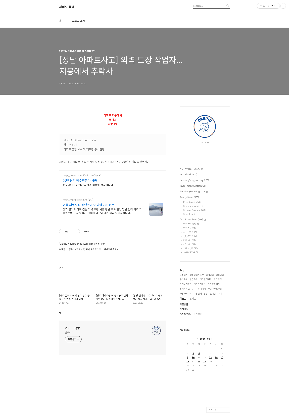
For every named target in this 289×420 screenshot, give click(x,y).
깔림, (206, 293)
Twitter (198, 313)
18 (199, 361)
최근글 (183, 298)
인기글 (192, 298)
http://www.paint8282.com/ (79, 175)
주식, (220, 293)
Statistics (190, 214)
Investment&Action (193, 185)
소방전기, (198, 293)
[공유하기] (72, 231)
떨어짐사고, (185, 288)
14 (216, 357)
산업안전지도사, (197, 274)
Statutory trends (193, 205)
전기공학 (189, 224)
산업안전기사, (206, 279)
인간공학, (194, 279)
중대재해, (202, 288)
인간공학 (190, 236)
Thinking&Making (192, 191)
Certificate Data (191, 219)
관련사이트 (214, 409)
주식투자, (184, 279)
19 (204, 361)
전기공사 (189, 228)
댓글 (61, 313)
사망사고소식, (186, 293)
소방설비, (184, 274)
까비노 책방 (66, 7)
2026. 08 (205, 338)
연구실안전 (190, 248)
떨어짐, (213, 293)
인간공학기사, (214, 284)
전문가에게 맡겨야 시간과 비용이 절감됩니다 (88, 185)
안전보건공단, (186, 284)
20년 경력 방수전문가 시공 (80, 180)
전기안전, (210, 274)
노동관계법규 (191, 252)
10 (193, 357)
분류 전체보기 (190, 168)
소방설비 (189, 244)
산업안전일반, (200, 284)
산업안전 (190, 232)
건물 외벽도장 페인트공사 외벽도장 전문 (88, 205)
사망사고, (218, 279)
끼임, (194, 288)
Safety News (189, 197)
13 (210, 357)
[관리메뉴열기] (283, 5)
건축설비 (189, 240)
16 (187, 361)
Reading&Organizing (194, 180)
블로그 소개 (78, 20)
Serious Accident (194, 210)
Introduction (188, 174)
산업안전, (220, 274)
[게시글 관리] (76, 231)
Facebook (185, 313)
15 (222, 357)
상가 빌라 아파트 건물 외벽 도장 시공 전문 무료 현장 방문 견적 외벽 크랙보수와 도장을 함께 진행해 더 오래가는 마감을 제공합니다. (102, 211)
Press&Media (192, 201)
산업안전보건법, (215, 288)
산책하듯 (69, 332)
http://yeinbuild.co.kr (75, 199)
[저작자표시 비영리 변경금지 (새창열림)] (98, 231)
